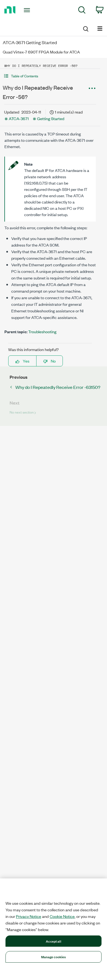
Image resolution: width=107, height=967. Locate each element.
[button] (50, 76)
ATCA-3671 (19, 118)
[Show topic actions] (91, 88)
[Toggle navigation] (28, 10)
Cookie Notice (62, 916)
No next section (22, 412)
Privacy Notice (28, 916)
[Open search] (85, 28)
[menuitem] (82, 10)
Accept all (53, 941)
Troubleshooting (42, 331)
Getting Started (50, 118)
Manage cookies (53, 956)
